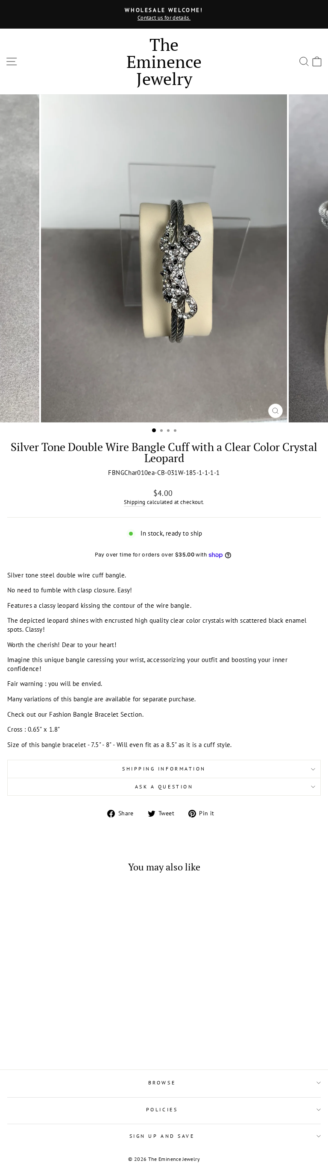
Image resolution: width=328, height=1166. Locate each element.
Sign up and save (162, 1136)
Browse (162, 1082)
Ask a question (164, 786)
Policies (162, 1109)
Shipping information (164, 768)
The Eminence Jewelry (164, 61)
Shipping (135, 501)
